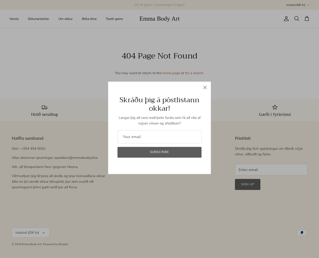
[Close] (205, 87)
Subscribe (159, 152)
